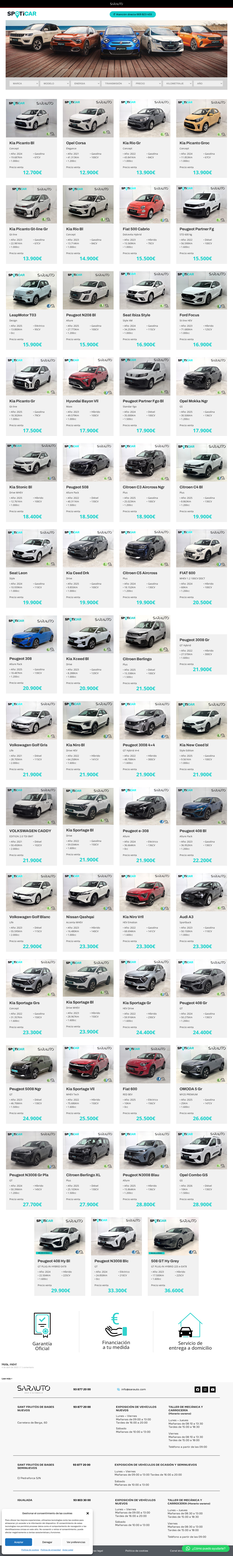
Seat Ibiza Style (136, 315)
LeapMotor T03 (22, 315)
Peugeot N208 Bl (81, 315)
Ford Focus (189, 315)
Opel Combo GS (194, 1175)
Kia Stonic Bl (20, 487)
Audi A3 (186, 917)
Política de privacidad (51, 1550)
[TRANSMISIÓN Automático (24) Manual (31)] (116, 83)
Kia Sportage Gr (137, 1003)
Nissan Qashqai (80, 917)
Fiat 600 (130, 1089)
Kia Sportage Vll (80, 1089)
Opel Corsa (76, 143)
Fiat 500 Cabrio (136, 229)
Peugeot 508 (77, 487)
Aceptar (18, 1542)
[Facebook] (197, 1389)
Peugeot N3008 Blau (141, 1175)
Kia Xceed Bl (77, 659)
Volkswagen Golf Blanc (29, 917)
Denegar (47, 1542)
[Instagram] (205, 1389)
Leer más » (7, 1378)
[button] (87, 1513)
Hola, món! (9, 1364)
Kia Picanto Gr (22, 401)
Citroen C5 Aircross (140, 573)
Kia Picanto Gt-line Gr (28, 229)
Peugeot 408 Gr (193, 1003)
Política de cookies (30, 1550)
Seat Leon (18, 573)
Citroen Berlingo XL (83, 1175)
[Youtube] (213, 1389)
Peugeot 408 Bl (193, 831)
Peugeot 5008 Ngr (25, 1089)
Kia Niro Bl (75, 745)
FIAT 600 (187, 573)
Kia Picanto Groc (195, 143)
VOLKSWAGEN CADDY (30, 831)
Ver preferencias (76, 1542)
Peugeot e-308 (136, 831)
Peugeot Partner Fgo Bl (143, 401)
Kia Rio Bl (74, 229)
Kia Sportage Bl (80, 830)
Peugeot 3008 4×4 (139, 745)
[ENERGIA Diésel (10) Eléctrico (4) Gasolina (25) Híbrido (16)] (85, 83)
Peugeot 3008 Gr (194, 640)
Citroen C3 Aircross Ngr (143, 487)
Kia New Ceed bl (194, 745)
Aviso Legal (67, 1550)
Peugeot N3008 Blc (111, 1261)
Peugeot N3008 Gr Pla (28, 1175)
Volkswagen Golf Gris (28, 745)
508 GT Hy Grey (165, 1261)
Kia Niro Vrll (133, 917)
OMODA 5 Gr (191, 1089)
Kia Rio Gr (132, 143)
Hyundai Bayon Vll (82, 401)
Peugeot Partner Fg (197, 229)
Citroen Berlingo (137, 659)
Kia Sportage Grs (24, 1003)
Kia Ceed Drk (77, 573)
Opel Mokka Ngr (194, 401)
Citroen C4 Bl (191, 487)
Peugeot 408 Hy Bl (54, 1261)
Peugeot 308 (20, 659)
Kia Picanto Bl (21, 143)
